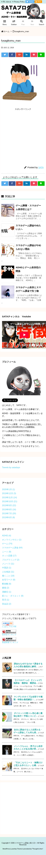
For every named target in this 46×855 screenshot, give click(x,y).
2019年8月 (9, 509)
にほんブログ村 (9, 626)
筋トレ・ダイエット (12, 596)
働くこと (8, 576)
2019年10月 (9, 501)
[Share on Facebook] (12, 55)
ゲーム (7, 544)
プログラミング (10, 560)
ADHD (6, 536)
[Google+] (19, 55)
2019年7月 (9, 513)
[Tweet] (4, 55)
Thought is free (37, 849)
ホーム (6, 31)
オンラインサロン (11, 540)
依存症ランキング (9, 635)
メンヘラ (8, 564)
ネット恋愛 (9, 556)
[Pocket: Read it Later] (34, 55)
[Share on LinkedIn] (26, 55)
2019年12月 (9, 493)
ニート (6, 552)
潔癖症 (6, 592)
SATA (41, 167)
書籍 (5, 588)
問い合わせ (7, 2)
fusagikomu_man (21, 31)
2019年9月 (9, 505)
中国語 (6, 568)
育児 (5, 600)
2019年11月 (9, 497)
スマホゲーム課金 (12, 548)
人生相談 (8, 572)
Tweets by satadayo (11, 467)
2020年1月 (8, 489)
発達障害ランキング (10, 642)
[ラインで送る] (41, 55)
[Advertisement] (23, 135)
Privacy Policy (19, 2)
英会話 (6, 604)
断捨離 (6, 584)
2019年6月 (8, 517)
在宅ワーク (8, 580)
